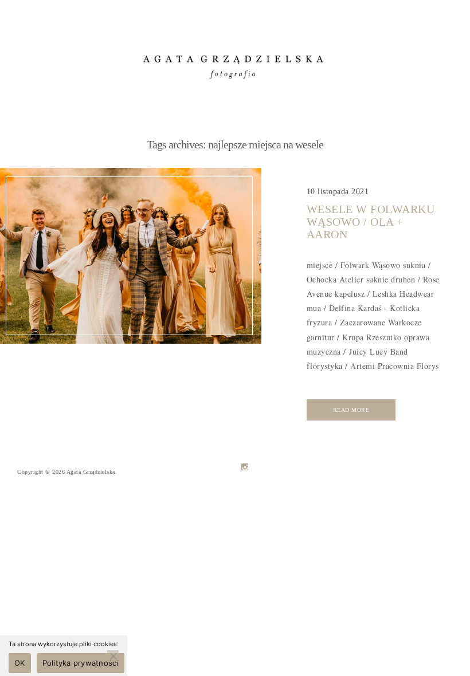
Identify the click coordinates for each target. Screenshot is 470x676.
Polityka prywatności (80, 662)
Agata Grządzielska (90, 472)
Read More (351, 410)
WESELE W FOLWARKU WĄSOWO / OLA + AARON (371, 222)
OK (19, 662)
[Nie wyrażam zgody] (113, 656)
